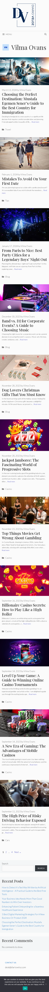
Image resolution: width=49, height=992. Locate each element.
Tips (7, 200)
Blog (7, 276)
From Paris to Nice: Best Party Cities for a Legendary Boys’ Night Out (24, 255)
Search (5, 863)
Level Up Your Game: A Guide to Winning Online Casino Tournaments (23, 680)
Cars (7, 840)
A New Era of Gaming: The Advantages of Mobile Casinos (24, 750)
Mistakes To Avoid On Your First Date (24, 181)
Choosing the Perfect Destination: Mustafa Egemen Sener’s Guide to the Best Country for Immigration (23, 103)
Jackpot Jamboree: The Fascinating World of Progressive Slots (20, 465)
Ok (25, 988)
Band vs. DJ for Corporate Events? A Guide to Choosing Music (23, 325)
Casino (8, 489)
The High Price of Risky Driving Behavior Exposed (24, 818)
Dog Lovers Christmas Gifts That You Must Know (23, 392)
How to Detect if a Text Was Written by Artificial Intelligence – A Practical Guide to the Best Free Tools (24, 891)
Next (17, 852)
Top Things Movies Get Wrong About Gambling (21, 535)
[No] (46, 984)
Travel (8, 129)
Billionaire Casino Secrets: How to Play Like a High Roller (24, 610)
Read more (35, 122)
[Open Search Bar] (45, 34)
